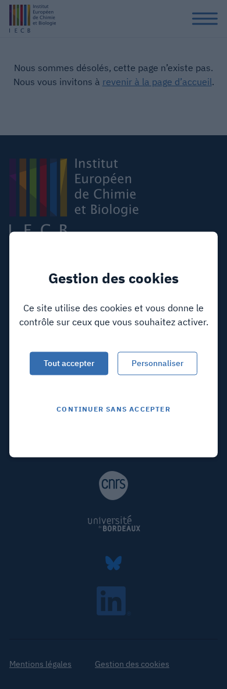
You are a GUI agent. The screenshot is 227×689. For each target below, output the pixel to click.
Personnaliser (157, 363)
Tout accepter (69, 363)
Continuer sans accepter (113, 409)
